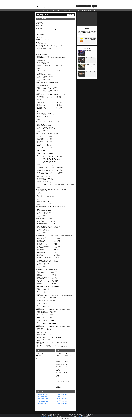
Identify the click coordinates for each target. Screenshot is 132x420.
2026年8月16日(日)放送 (62, 394)
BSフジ (95, 10)
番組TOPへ (70, 14)
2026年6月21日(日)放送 (62, 401)
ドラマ (55, 7)
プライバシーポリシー (80, 416)
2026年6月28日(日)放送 (42, 401)
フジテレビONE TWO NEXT (86, 10)
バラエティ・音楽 (62, 7)
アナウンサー (38, 10)
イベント (78, 10)
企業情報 (44, 7)
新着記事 (50, 7)
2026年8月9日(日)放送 (42, 396)
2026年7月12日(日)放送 (42, 400)
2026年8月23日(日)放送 (42, 394)
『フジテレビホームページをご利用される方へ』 (47, 416)
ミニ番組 (89, 7)
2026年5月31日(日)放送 (62, 403)
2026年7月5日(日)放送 (61, 400)
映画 (94, 7)
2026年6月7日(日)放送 (42, 403)
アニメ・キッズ (82, 7)
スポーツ (75, 7)
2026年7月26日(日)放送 (42, 398)
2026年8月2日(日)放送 (61, 396)
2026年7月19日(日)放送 (62, 398)
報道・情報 (69, 7)
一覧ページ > (72, 407)
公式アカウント (71, 10)
